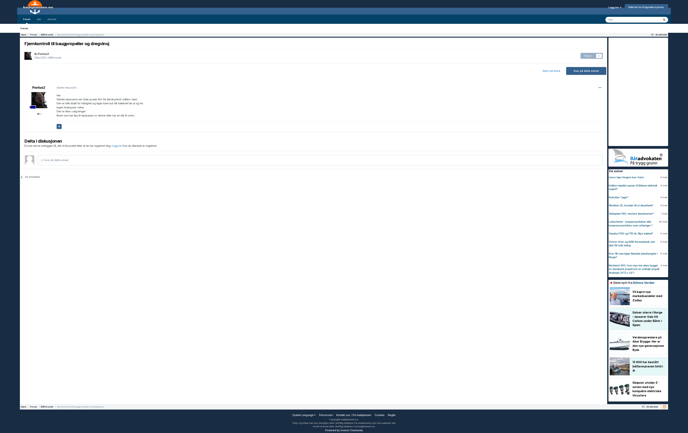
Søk (39, 19)
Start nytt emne (551, 70)
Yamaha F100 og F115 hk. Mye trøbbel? (631, 233)
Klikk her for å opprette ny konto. (646, 7)
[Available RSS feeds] (664, 406)
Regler (392, 415)
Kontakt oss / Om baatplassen (353, 415)
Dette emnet (648, 19)
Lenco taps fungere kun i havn (626, 177)
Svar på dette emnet (586, 70)
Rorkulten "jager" (619, 197)
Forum (26, 19)
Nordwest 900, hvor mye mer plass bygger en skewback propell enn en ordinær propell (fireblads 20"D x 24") (634, 269)
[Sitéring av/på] (59, 126)
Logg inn (614, 7)
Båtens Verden (643, 282)
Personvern (326, 415)
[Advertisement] (635, 91)
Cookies (379, 415)
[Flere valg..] (599, 88)
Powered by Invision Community (344, 430)
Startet (67, 87)
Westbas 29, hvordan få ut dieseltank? (631, 205)
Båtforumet (54, 57)
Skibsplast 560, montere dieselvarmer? (631, 213)
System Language (303, 415)
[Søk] (664, 20)
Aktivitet (51, 19)
